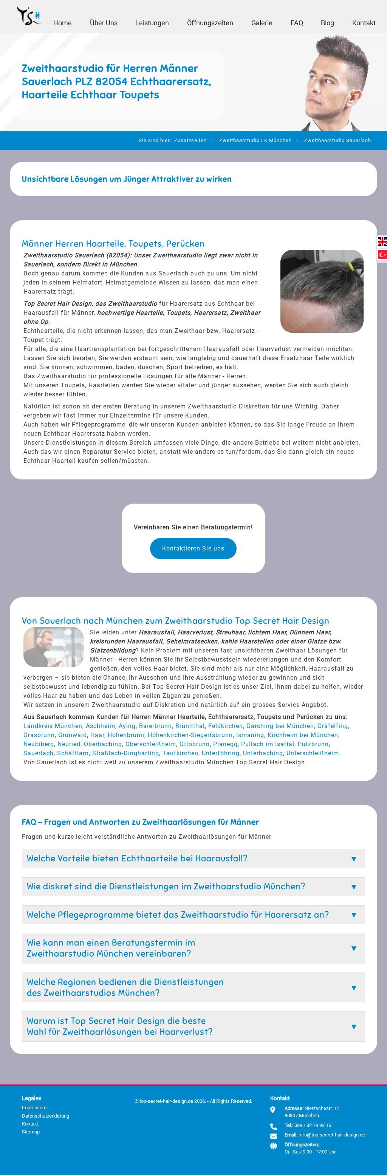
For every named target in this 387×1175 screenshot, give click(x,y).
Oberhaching (103, 744)
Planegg (225, 744)
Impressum (34, 1107)
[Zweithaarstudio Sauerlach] (382, 241)
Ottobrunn (195, 744)
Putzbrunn (313, 744)
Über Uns (104, 23)
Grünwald (72, 735)
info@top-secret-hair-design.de (332, 1135)
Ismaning (250, 735)
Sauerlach (38, 753)
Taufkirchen (180, 753)
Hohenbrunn (126, 735)
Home (62, 23)
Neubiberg (38, 744)
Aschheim (100, 726)
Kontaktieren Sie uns (193, 548)
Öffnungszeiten (210, 23)
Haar (97, 735)
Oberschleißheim (150, 744)
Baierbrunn (155, 726)
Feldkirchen (225, 726)
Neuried (68, 744)
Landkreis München (52, 726)
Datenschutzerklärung (45, 1116)
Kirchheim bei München (303, 735)
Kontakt (364, 23)
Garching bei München (280, 726)
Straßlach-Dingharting (125, 753)
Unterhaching (263, 753)
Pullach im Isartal (267, 744)
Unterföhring (221, 753)
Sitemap (31, 1132)
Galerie (261, 23)
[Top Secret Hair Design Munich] (29, 16)
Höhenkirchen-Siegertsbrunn (190, 735)
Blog (327, 23)
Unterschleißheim (312, 753)
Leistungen (152, 23)
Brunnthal (190, 726)
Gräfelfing (332, 726)
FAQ (297, 23)
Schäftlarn (73, 753)
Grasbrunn (39, 735)
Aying (127, 726)
